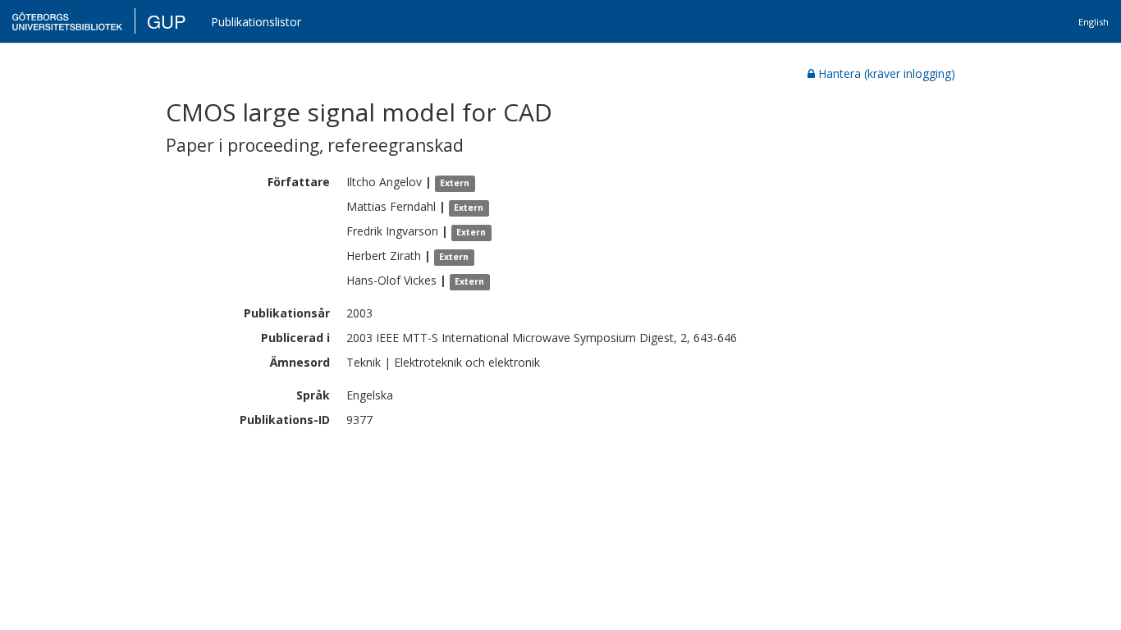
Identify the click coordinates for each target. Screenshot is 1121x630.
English (1093, 22)
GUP (166, 21)
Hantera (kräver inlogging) (886, 73)
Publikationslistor (256, 22)
